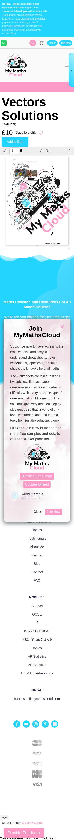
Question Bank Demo (37, 476)
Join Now (53, 511)
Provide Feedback (24, 833)
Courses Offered (37, 484)
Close (38, 511)
